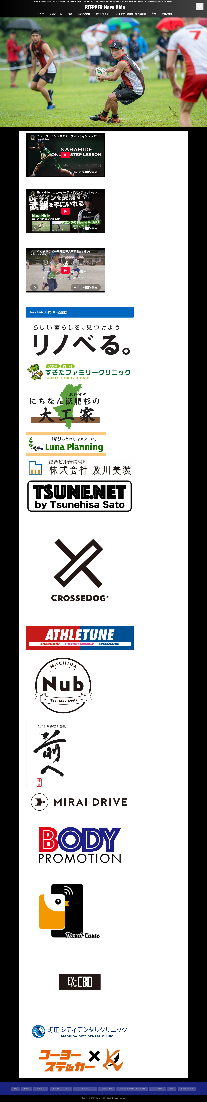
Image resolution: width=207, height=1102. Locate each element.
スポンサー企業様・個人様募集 (131, 14)
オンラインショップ (60, 1089)
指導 (70, 14)
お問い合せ (167, 14)
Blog (154, 13)
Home (41, 13)
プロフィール (55, 14)
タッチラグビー (103, 14)
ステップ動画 (84, 14)
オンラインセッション (85, 1089)
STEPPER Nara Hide (105, 7)
